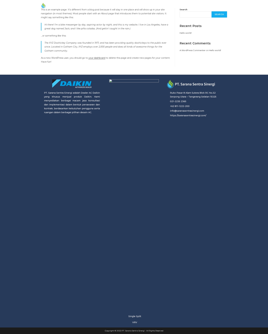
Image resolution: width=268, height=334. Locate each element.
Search (219, 14)
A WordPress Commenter (192, 50)
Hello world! (186, 33)
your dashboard (97, 57)
